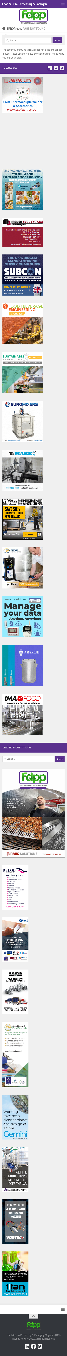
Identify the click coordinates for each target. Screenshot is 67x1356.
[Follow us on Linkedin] (49, 68)
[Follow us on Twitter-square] (62, 68)
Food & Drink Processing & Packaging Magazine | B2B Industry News (26, 4)
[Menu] (63, 4)
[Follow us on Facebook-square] (56, 68)
